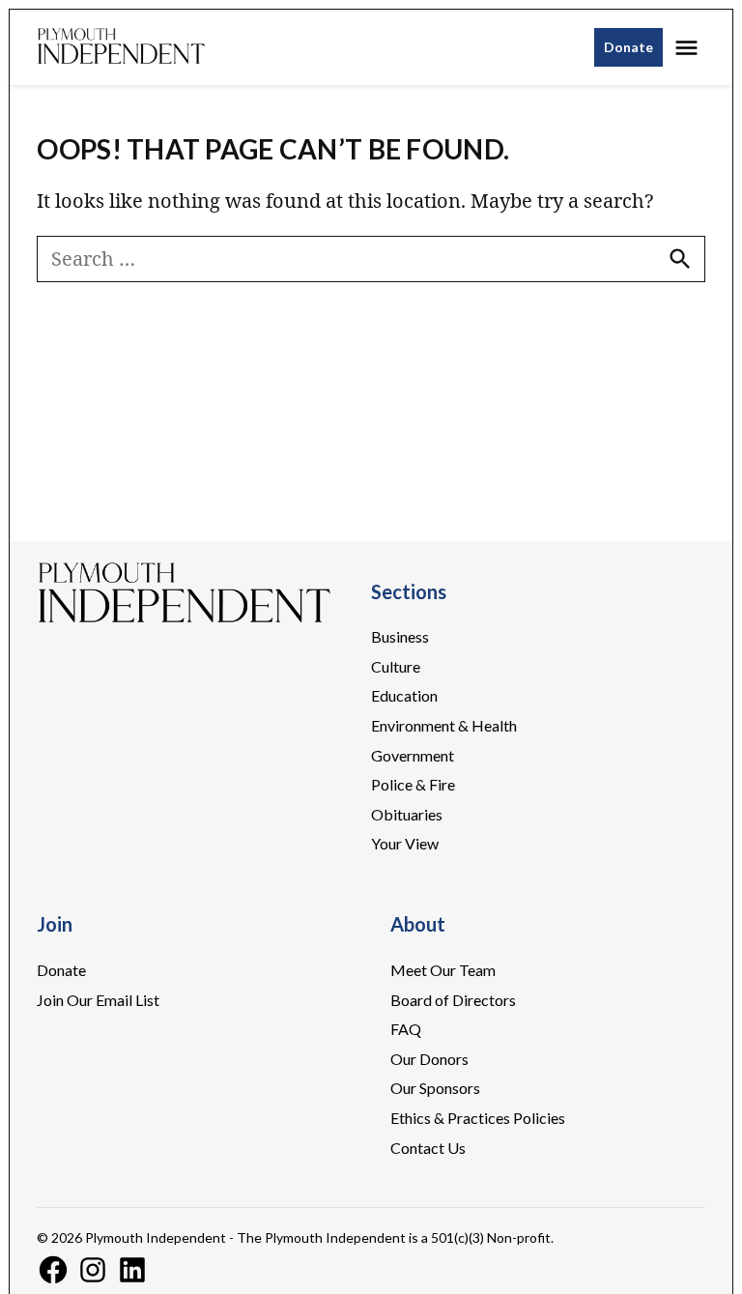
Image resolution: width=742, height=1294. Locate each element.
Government (412, 755)
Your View (405, 843)
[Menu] (688, 48)
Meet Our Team (443, 970)
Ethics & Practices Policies (477, 1117)
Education (404, 695)
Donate (628, 47)
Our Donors (429, 1059)
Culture (395, 666)
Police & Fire (413, 784)
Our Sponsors (435, 1087)
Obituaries (406, 814)
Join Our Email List (98, 1000)
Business (400, 636)
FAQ (405, 1029)
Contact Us (428, 1147)
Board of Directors (453, 1000)
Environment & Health (444, 725)
